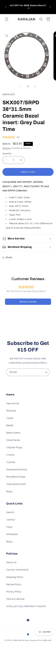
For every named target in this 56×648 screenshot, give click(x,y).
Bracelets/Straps (15, 477)
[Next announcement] (50, 6)
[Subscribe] (46, 372)
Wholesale (12, 534)
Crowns (10, 455)
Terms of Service (15, 599)
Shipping (6, 148)
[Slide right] (35, 86)
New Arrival (12, 403)
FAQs (9, 527)
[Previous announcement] (5, 6)
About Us (11, 562)
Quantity (7, 153)
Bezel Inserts (13, 433)
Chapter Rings (14, 447)
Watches (11, 411)
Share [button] (9, 257)
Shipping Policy (14, 577)
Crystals (10, 462)
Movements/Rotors (16, 469)
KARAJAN (17, 640)
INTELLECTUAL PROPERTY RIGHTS (26, 606)
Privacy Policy (13, 592)
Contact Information (17, 570)
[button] (6, 19)
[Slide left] (21, 86)
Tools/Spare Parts (16, 484)
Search (10, 512)
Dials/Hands (13, 440)
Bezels (10, 425)
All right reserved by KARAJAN (37, 640)
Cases (9, 418)
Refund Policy (13, 584)
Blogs (9, 491)
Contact (10, 520)
